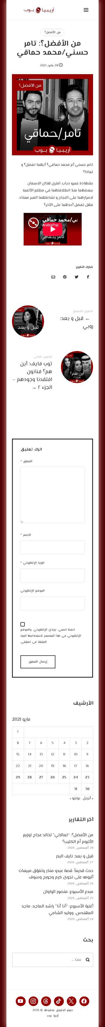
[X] (71, 1001)
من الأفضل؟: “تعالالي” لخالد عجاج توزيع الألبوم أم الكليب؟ (58, 838)
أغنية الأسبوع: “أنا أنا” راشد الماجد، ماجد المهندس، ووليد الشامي (57, 909)
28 (29, 777)
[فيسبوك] (88, 277)
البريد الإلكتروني (32, 562)
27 (41, 777)
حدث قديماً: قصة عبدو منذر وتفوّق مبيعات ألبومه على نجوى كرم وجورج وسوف (55, 874)
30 (87, 789)
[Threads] (46, 1001)
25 (64, 777)
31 (75, 789)
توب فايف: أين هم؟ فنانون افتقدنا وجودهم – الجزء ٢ (52, 374)
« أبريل (88, 798)
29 (18, 777)
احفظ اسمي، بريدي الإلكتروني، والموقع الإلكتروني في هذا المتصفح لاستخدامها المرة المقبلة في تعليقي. (50, 636)
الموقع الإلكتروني (32, 590)
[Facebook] (84, 1001)
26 (52, 777)
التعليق (26, 461)
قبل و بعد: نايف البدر (74, 856)
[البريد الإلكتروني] (53, 277)
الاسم (25, 535)
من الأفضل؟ (52, 32)
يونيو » (74, 798)
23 (87, 777)
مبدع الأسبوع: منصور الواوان (68, 892)
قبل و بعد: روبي (52, 320)
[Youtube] (20, 1001)
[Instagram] (33, 1001)
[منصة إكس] (76, 277)
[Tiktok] (58, 1001)
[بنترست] (65, 277)
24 (76, 777)
